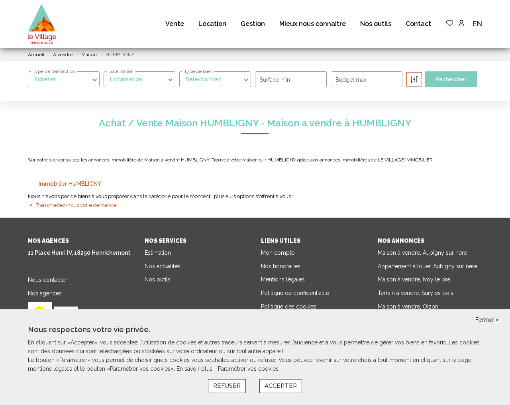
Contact (418, 24)
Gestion (253, 24)
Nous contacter (47, 280)
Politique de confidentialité (295, 293)
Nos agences (45, 293)
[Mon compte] (461, 23)
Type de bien (198, 71)
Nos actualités (162, 266)
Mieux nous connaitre (312, 24)
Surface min (275, 80)
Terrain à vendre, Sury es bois (415, 293)
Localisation (120, 71)
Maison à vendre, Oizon (408, 306)
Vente (174, 24)
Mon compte (277, 253)
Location (212, 24)
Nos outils (375, 24)
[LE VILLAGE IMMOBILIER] (42, 24)
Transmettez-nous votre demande (76, 205)
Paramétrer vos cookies (248, 369)
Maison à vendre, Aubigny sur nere (422, 253)
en (477, 24)
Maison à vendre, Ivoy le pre (414, 279)
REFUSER (227, 385)
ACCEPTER (281, 385)
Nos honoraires (280, 266)
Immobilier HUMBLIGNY (70, 184)
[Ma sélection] (449, 23)
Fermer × (486, 320)
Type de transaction (54, 71)
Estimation (158, 253)
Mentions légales (283, 279)
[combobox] (63, 79)
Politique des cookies (288, 306)
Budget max (351, 80)
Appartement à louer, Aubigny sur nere (427, 266)
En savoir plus (195, 369)
